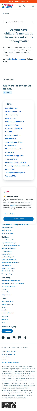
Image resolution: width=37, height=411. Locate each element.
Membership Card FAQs (13, 149)
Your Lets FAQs (10, 176)
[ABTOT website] (18, 405)
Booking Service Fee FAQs (14, 122)
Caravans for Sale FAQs (13, 128)
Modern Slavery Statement (10, 363)
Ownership (5, 292)
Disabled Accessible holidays (11, 245)
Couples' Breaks (7, 254)
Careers (4, 307)
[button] (33, 6)
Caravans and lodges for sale (11, 281)
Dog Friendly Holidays (9, 243)
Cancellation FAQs (11, 125)
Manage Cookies (10, 214)
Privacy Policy (6, 357)
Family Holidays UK (8, 257)
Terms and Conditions (8, 351)
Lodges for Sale (6, 295)
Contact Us (5, 320)
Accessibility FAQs (11, 108)
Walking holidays (7, 274)
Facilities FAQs (10, 139)
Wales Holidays (6, 230)
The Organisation (7, 304)
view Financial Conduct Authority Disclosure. (20, 381)
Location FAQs (10, 145)
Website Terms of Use (8, 354)
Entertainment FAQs (12, 135)
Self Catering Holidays (9, 248)
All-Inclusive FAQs (11, 115)
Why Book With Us (7, 301)
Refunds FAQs (10, 169)
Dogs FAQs (9, 132)
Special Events (6, 265)
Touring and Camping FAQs (15, 173)
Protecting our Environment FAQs (17, 166)
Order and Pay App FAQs (14, 156)
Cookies (4, 360)
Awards (4, 310)
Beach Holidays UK (7, 240)
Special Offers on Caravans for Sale (13, 283)
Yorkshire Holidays (7, 233)
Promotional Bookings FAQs (15, 162)
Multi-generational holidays (10, 262)
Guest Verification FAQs (13, 142)
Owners (4, 289)
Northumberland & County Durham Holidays (16, 225)
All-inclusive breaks (8, 271)
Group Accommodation (9, 260)
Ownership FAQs (11, 159)
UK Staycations (6, 251)
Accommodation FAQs (13, 112)
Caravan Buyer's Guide (9, 286)
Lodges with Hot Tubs (8, 268)
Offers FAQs (9, 152)
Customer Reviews (7, 313)
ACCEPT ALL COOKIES (18, 219)
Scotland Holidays (7, 227)
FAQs (3, 322)
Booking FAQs (7, 92)
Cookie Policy (12, 205)
